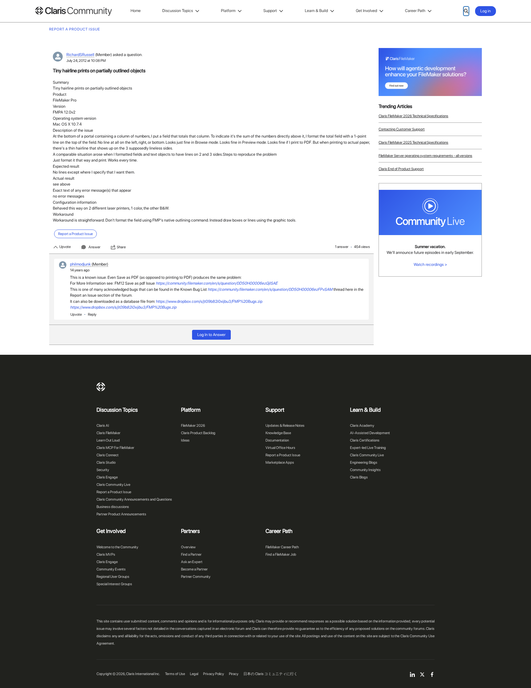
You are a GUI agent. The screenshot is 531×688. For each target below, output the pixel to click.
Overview (188, 547)
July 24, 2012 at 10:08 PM (86, 60)
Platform (228, 10)
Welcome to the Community (117, 547)
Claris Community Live (113, 484)
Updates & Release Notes (285, 425)
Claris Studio (106, 462)
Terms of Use (175, 674)
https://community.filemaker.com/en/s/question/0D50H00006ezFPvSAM (270, 289)
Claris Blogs (359, 477)
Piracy (233, 674)
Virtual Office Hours (280, 448)
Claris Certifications (365, 440)
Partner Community (195, 576)
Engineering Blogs (363, 462)
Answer (94, 247)
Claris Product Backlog (198, 433)
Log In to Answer (211, 334)
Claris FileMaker (108, 433)
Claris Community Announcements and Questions (134, 499)
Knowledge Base (278, 433)
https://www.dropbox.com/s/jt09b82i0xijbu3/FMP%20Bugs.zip (209, 301)
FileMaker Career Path (282, 547)
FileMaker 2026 (193, 425)
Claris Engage (107, 477)
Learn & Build (316, 10)
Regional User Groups (112, 576)
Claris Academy (362, 425)
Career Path (415, 10)
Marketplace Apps (280, 462)
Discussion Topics (177, 10)
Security (102, 470)
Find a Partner (191, 554)
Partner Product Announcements (121, 514)
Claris (100, 386)
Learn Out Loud (108, 440)
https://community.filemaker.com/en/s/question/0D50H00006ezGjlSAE (216, 283)
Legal (194, 674)
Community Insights (365, 470)
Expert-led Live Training (368, 448)
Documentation (277, 440)
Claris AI (102, 425)
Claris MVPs (105, 554)
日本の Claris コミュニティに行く (270, 674)
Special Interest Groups (114, 584)
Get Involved (366, 10)
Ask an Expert (192, 562)
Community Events (111, 569)
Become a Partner (194, 569)
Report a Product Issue (113, 492)
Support (270, 10)
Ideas (185, 440)
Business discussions (112, 507)
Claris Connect (107, 455)
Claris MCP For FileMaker (115, 448)
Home (136, 10)
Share (121, 247)
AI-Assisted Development (370, 433)
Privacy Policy (213, 674)
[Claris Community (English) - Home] (73, 11)
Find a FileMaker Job (281, 554)
